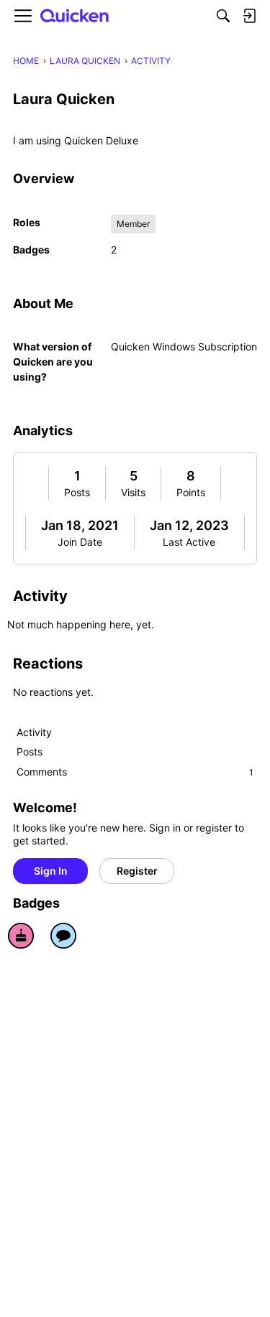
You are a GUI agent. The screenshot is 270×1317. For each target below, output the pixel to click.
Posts (77, 492)
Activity (34, 732)
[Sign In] (249, 16)
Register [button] (137, 871)
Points (190, 492)
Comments (135, 771)
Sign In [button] (51, 871)
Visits (133, 492)
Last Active (189, 542)
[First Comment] (63, 935)
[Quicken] (74, 16)
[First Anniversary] (21, 935)
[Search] (223, 16)
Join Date (80, 542)
